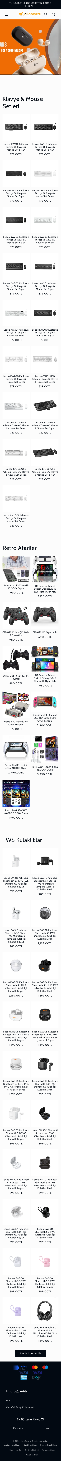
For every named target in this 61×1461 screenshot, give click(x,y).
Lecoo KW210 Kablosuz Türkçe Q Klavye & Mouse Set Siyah (45, 147)
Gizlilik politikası (30, 1445)
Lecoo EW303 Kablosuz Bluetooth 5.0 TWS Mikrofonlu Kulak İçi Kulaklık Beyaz (16, 1134)
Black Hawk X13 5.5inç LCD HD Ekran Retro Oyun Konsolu (45, 718)
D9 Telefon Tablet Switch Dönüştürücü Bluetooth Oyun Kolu (45, 589)
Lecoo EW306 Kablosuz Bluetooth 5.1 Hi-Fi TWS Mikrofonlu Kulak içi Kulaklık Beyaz (16, 1036)
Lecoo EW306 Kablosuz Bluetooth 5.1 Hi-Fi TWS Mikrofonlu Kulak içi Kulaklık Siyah (45, 986)
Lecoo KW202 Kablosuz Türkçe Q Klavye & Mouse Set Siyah (16, 286)
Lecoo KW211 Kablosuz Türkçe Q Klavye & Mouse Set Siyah (16, 147)
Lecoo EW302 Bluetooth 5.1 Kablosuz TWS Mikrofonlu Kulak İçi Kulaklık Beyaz (16, 1184)
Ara (8, 1400)
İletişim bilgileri (32, 1450)
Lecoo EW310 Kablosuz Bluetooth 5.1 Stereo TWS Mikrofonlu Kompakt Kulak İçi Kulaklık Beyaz (16, 936)
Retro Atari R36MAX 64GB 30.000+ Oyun (16, 812)
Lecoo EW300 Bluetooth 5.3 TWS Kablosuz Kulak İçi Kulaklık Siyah (45, 1233)
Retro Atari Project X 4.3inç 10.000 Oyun (16, 766)
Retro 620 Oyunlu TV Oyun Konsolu (16, 723)
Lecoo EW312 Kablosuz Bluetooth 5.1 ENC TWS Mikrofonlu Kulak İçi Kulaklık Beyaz (16, 882)
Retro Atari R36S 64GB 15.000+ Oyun (16, 587)
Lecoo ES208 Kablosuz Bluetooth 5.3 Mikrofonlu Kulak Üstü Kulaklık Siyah (45, 1332)
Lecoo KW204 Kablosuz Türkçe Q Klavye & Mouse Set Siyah (16, 193)
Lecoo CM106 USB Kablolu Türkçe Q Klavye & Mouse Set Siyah (45, 472)
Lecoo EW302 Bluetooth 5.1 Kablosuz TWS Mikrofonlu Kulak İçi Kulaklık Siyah (45, 1134)
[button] (6, 14)
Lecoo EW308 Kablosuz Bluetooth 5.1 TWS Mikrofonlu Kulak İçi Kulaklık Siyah (45, 934)
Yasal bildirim (32, 1455)
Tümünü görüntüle (30, 1353)
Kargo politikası (48, 1450)
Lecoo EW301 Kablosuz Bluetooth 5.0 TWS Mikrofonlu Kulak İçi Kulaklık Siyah (45, 1184)
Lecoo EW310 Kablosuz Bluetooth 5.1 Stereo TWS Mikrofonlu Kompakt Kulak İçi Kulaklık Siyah (45, 884)
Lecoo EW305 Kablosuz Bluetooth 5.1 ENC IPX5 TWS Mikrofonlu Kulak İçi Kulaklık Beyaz (16, 1085)
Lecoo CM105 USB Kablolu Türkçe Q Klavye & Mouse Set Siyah (45, 425)
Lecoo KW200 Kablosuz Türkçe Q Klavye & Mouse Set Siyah (45, 332)
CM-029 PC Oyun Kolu (45, 632)
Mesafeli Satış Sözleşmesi (20, 1407)
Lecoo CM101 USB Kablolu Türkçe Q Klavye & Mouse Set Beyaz (45, 379)
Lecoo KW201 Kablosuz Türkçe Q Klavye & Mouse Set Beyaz (16, 332)
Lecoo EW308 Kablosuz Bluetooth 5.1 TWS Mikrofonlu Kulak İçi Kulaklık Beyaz (16, 986)
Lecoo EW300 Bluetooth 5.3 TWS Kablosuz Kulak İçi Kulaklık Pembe (45, 1282)
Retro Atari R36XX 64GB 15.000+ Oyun (45, 768)
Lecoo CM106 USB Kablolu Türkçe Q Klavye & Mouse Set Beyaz (16, 472)
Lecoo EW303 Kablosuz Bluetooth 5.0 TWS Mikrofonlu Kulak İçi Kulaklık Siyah (45, 1085)
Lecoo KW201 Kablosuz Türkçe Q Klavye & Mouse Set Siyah (45, 286)
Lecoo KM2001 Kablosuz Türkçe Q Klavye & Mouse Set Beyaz (16, 518)
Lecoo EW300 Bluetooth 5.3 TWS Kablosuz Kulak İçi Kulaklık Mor (16, 1332)
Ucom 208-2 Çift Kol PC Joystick (16, 677)
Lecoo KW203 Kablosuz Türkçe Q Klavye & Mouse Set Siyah (16, 240)
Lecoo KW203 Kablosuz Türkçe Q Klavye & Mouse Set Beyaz (45, 240)
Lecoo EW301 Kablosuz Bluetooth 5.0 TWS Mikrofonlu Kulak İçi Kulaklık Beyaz (16, 1233)
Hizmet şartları (15, 1450)
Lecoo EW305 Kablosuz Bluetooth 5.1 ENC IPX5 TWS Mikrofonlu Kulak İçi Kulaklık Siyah (45, 1036)
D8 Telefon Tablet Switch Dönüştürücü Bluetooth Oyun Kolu (45, 678)
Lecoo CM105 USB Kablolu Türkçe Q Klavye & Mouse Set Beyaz (16, 425)
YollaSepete (26, 1441)
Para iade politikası (48, 1445)
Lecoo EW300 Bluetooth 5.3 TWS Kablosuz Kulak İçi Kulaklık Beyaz (16, 1282)
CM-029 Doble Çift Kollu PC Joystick (16, 634)
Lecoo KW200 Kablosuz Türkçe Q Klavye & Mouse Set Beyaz (16, 379)
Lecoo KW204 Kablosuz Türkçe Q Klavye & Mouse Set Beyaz (45, 193)
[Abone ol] (47, 1428)
